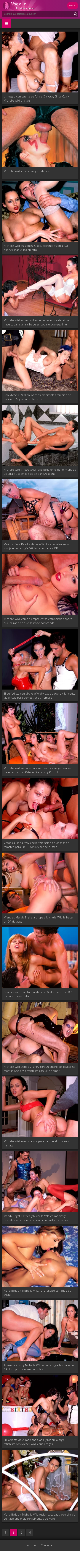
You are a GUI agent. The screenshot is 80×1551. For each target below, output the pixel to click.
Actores (31, 1545)
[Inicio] (24, 5)
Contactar (47, 1545)
